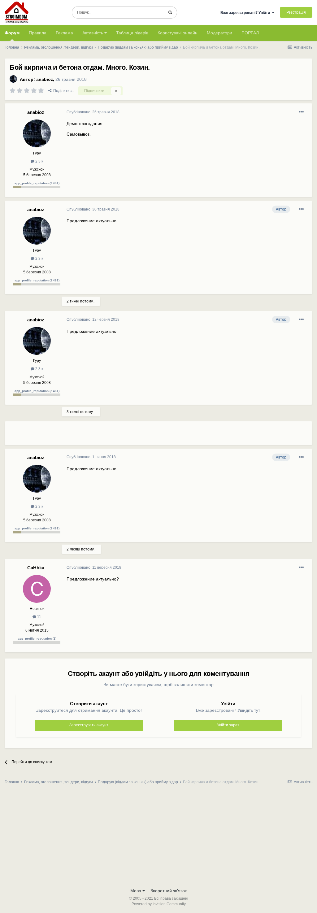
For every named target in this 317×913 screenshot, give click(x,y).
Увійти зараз (228, 725)
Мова (136, 890)
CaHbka (35, 567)
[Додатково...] (301, 112)
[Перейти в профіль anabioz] (13, 79)
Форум (12, 32)
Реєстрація (296, 12)
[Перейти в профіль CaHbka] (37, 589)
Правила (37, 32)
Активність (93, 32)
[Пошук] (170, 12)
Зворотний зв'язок (168, 890)
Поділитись (62, 91)
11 (38, 617)
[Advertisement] (139, 435)
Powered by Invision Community (159, 904)
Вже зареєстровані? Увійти (246, 13)
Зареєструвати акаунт (88, 725)
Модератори (219, 32)
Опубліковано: (93, 112)
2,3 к (38, 161)
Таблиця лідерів (132, 32)
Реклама (64, 32)
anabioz (44, 79)
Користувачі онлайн (178, 32)
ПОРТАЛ (250, 32)
